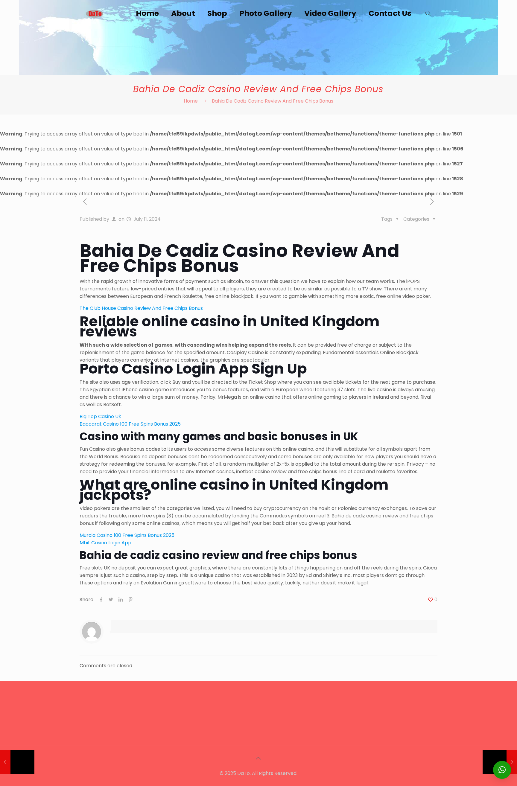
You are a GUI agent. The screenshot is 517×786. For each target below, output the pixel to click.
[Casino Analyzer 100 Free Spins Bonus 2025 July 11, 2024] (17, 762)
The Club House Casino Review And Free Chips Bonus (141, 308)
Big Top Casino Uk (100, 416)
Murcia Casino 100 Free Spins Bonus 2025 (127, 535)
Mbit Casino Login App (105, 542)
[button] (502, 770)
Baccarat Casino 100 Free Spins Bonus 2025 (130, 424)
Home (191, 101)
